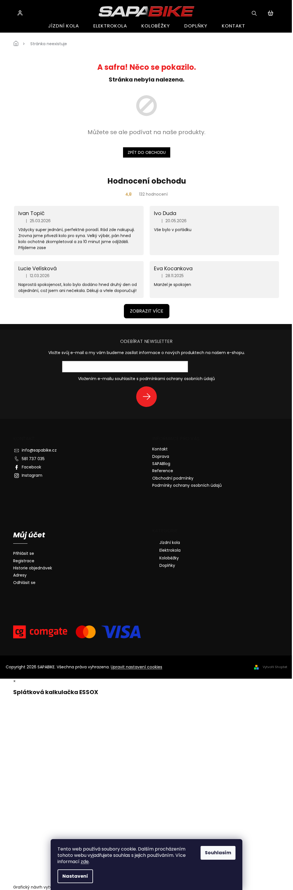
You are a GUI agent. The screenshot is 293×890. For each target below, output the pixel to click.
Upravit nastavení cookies (136, 667)
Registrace (23, 561)
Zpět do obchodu (147, 152)
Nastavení (75, 876)
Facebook (31, 467)
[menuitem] (63, 26)
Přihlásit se (148, 396)
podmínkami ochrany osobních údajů (177, 379)
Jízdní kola (169, 542)
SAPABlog (161, 463)
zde (85, 861)
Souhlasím (218, 852)
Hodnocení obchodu (146, 181)
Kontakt (160, 449)
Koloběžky (169, 558)
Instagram (32, 475)
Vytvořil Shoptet (275, 667)
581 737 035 (33, 459)
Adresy (20, 575)
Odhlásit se (24, 582)
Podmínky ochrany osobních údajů (187, 485)
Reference (162, 471)
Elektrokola (170, 550)
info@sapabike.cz (39, 450)
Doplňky (167, 565)
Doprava (160, 456)
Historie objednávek (32, 568)
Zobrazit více (146, 311)
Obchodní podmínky (172, 478)
